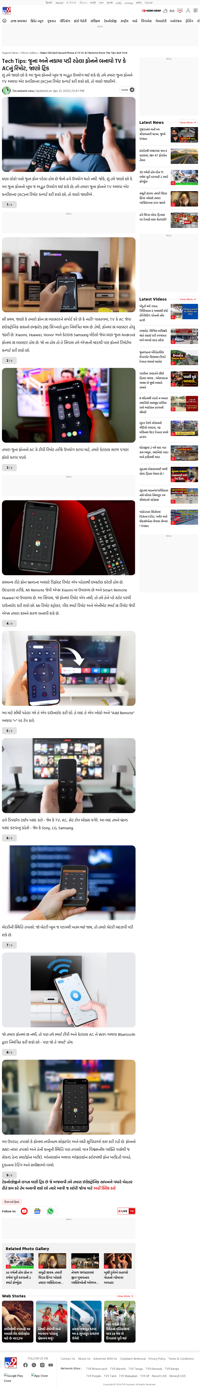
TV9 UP (144, 1376)
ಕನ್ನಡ (71, 2)
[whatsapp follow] (50, 1211)
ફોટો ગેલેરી (80, 21)
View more (123, 1296)
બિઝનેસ (146, 21)
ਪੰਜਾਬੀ (110, 2)
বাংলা (101, 2)
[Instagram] (42, 1365)
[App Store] (43, 1378)
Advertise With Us (105, 1358)
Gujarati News (10, 53)
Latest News (151, 122)
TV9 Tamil (110, 1376)
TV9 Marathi (118, 1368)
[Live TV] (178, 10)
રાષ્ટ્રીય (124, 21)
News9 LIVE (159, 1376)
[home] (4, 20)
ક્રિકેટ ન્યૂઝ (37, 21)
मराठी (93, 2)
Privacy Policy (157, 1358)
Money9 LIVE (177, 1376)
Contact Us (68, 1358)
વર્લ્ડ (134, 21)
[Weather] (166, 10)
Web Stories (14, 1296)
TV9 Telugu (135, 1368)
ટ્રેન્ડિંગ (189, 21)
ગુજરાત (51, 21)
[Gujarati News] (6, 11)
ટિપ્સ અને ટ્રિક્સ (11, 1202)
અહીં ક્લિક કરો (105, 1188)
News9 (59, 2)
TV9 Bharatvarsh (96, 1368)
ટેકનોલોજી (110, 21)
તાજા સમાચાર (19, 21)
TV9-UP (149, 2)
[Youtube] (24, 1211)
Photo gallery (29, 53)
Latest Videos (153, 299)
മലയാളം (129, 2)
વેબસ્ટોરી (160, 21)
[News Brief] (151, 10)
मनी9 (138, 2)
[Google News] (37, 1211)
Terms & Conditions (181, 1358)
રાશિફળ (95, 21)
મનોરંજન (176, 21)
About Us (84, 1358)
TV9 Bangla (172, 1368)
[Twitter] (34, 1365)
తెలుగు (83, 2)
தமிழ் (118, 2)
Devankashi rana (23, 90)
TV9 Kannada (154, 1368)
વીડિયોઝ (65, 21)
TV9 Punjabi (93, 1376)
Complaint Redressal (133, 1358)
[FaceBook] (25, 1365)
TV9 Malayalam (128, 1376)
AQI (172, 10)
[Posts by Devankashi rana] (6, 90)
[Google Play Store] (15, 1378)
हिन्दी (49, 2)
